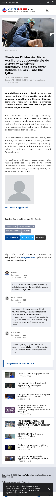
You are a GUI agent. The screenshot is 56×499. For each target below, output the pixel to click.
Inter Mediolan (27, 227)
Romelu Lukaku (13, 231)
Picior (14, 272)
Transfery (11, 227)
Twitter (28, 238)
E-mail (41, 238)
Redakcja (26, 482)
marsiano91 (17, 297)
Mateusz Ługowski (16, 207)
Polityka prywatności (11, 482)
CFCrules (15, 332)
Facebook (13, 238)
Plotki (27, 231)
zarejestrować (28, 257)
